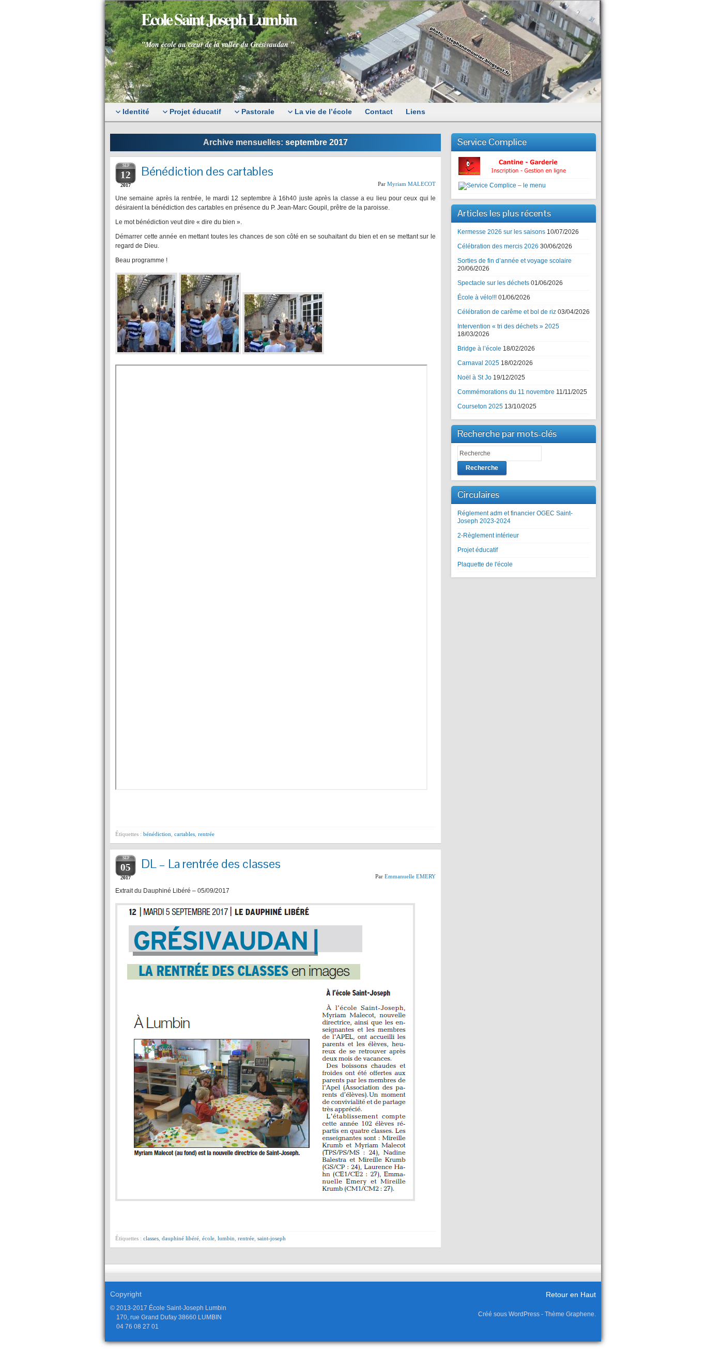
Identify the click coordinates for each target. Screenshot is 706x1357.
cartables (184, 834)
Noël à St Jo (474, 377)
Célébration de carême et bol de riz (506, 311)
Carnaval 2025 (478, 363)
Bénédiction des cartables (207, 171)
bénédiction (157, 834)
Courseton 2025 (480, 406)
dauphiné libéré (180, 1238)
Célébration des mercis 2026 (498, 246)
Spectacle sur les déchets (493, 283)
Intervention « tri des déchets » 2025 (508, 326)
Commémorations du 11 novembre (506, 392)
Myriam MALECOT (411, 184)
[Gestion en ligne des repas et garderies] (521, 165)
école (208, 1238)
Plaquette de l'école (485, 564)
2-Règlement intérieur (488, 535)
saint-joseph (271, 1238)
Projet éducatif (477, 550)
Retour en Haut (571, 1294)
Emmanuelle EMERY (410, 876)
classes (151, 1238)
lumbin (226, 1238)
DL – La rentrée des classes (211, 864)
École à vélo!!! (477, 297)
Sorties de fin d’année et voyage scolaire (514, 260)
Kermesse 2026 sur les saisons (501, 231)
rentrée (206, 834)
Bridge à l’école (479, 348)
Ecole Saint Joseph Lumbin (218, 19)
